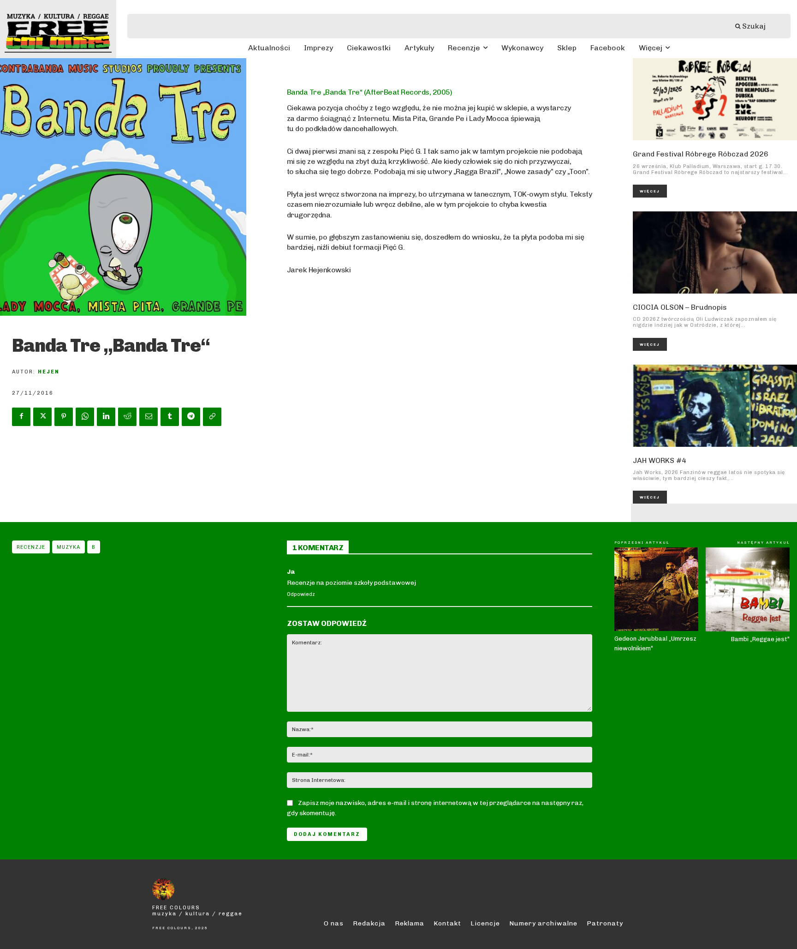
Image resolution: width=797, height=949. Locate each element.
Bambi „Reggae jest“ (760, 639)
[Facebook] (21, 417)
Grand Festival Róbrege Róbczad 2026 (700, 154)
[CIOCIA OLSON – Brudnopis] (715, 252)
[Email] (148, 417)
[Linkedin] (106, 417)
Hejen (48, 372)
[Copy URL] (212, 417)
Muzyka (68, 547)
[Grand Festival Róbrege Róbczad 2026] (715, 99)
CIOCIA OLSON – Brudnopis (680, 307)
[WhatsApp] (85, 417)
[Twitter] (42, 417)
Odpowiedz (301, 594)
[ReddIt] (127, 417)
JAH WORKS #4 (659, 460)
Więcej (650, 191)
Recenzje (31, 547)
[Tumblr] (170, 417)
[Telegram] (191, 417)
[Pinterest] (63, 417)
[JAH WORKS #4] (715, 406)
